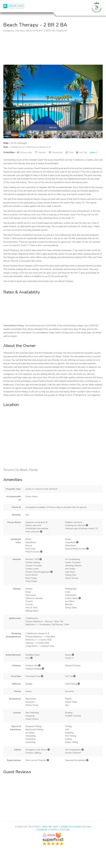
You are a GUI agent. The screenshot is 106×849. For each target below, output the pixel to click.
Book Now (16, 6)
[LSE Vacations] (78, 7)
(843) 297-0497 (50, 826)
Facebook (41, 829)
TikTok (53, 829)
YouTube (65, 829)
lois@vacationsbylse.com (75, 826)
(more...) (93, 152)
